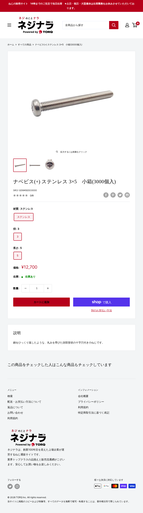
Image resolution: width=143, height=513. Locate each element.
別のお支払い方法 (101, 310)
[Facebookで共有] (106, 195)
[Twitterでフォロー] (10, 486)
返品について (15, 407)
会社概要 (83, 396)
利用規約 (12, 418)
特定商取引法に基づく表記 (93, 412)
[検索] (113, 25)
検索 (10, 396)
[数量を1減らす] (25, 288)
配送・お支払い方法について (24, 401)
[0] (134, 25)
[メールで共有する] (127, 195)
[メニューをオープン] (9, 25)
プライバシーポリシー (91, 401)
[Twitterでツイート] (120, 195)
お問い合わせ (15, 412)
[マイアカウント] (127, 25)
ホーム (10, 44)
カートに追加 (41, 302)
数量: (16, 288)
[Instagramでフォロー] (17, 486)
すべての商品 (24, 44)
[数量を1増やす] (48, 288)
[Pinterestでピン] (113, 195)
